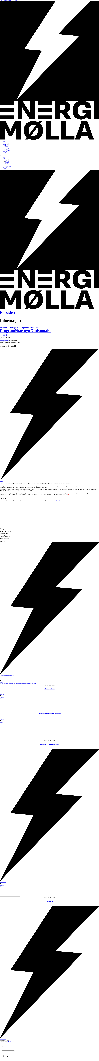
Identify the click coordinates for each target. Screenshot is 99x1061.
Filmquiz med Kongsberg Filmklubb (49, 713)
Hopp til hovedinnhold (5, 0)
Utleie (6, 149)
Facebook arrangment (9, 675)
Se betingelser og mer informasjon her (61, 500)
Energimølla (2, 340)
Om (33, 330)
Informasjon (5, 144)
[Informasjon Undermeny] (8, 144)
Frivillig (7, 148)
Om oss (7, 145)
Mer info (2, 694)
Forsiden (7, 312)
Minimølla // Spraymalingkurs (49, 744)
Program (4, 141)
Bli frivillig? (11, 327)
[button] (49, 320)
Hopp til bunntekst (14, 0)
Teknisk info (8, 150)
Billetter (7, 146)
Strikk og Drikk (50, 689)
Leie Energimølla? (22, 327)
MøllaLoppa (49, 901)
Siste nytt (5, 151)
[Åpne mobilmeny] (0, 155)
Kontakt (4, 152)
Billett (1, 882)
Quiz (4, 142)
